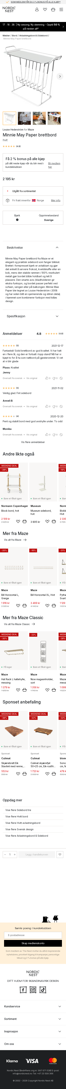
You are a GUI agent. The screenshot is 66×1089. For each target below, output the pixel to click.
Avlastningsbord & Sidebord (33, 35)
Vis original (31, 378)
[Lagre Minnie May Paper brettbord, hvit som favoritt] (60, 854)
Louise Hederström (13, 129)
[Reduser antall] (5, 854)
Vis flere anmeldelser (33, 442)
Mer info (55, 200)
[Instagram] (33, 989)
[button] (12, 146)
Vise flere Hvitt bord (16, 816)
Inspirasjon (11, 1031)
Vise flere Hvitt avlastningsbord (22, 822)
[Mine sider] (37, 9)
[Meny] (61, 9)
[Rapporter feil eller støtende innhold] (61, 378)
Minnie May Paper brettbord (17, 38)
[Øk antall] (14, 854)
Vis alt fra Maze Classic (17, 624)
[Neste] (60, 76)
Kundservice (12, 1006)
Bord (14, 35)
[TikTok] (43, 989)
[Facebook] (23, 989)
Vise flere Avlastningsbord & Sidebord (26, 835)
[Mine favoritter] (45, 9)
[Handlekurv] (53, 9)
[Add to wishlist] (18, 521)
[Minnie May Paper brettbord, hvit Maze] (33, 76)
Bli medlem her (54, 165)
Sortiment (10, 1019)
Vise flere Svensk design (19, 829)
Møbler (6, 35)
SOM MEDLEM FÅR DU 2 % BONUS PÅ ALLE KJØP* (36, 2)
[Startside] (9, 9)
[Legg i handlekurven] (25, 521)
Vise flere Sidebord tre (18, 810)
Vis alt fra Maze (12, 539)
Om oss (9, 1044)
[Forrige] (6, 76)
